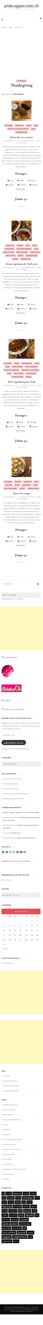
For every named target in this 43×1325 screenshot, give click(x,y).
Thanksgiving (21, 132)
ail (3, 1193)
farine (6, 1206)
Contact (6, 1125)
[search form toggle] (41, 18)
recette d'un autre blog (18, 129)
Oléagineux (9, 249)
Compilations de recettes (12, 1120)
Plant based (17, 366)
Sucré (20, 255)
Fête (28, 245)
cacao (33, 1194)
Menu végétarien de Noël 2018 (21, 263)
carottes (18, 1197)
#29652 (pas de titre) (10, 1105)
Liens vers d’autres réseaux (12, 1139)
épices (16, 1241)
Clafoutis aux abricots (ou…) (12, 779)
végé (30, 1237)
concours (19, 125)
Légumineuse (27, 363)
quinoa (15, 1219)
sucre (21, 1232)
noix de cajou (13, 1215)
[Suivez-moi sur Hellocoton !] (13, 709)
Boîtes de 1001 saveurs (21, 137)
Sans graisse (22, 252)
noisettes (4, 1215)
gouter (26, 1206)
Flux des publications (10, 1081)
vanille (30, 1232)
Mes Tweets (6, 880)
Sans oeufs (35, 252)
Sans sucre (10, 255)
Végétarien (25, 259)
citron (37, 1198)
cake (3, 1198)
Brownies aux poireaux (11, 789)
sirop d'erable (8, 1232)
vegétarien (19, 1236)
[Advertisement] (21, 51)
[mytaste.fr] (6, 700)
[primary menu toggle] (3, 19)
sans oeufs (16, 1228)
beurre (17, 1193)
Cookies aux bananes (10, 784)
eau (23, 1202)
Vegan (15, 259)
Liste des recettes (9, 1144)
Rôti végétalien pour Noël (21, 381)
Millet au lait (16, 833)
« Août (5, 949)
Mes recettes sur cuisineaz (12, 1149)
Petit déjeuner (10, 488)
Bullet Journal (8, 1115)
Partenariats (7, 1159)
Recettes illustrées (30, 370)
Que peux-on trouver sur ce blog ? (15, 1169)
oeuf (21, 1215)
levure (27, 1211)
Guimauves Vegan (32, 812)
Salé (33, 129)
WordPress (29, 1311)
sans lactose (25, 1224)
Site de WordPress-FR (11, 1091)
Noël (36, 125)
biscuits (26, 1193)
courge (4, 1202)
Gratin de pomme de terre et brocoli (15, 794)
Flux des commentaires (11, 1086)
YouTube (6, 1179)
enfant (29, 1202)
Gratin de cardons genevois (26, 838)
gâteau (33, 1206)
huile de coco (12, 1211)
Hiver (29, 125)
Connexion (6, 1076)
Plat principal (31, 366)
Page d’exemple (9, 1154)
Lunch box (26, 485)
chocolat (28, 1197)
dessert (18, 1202)
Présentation (8, 1164)
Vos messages (8, 1174)
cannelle (11, 1198)
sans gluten (9, 1223)
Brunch (18, 481)
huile (4, 1211)
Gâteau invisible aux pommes (13, 799)
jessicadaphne (9, 140)
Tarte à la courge (21, 493)
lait (20, 1211)
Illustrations (7, 1130)
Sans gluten (8, 252)
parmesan (5, 1219)
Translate (19, 599)
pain (36, 1215)
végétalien (6, 1241)
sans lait (6, 1228)
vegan (6, 1237)
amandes (8, 1193)
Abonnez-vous (13, 743)
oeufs (29, 1215)
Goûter (9, 485)
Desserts (10, 245)
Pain (7, 366)
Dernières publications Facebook (16, 861)
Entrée (20, 245)
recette (24, 1219)
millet (34, 1211)
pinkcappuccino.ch (21, 5)
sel (24, 1228)
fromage (17, 1207)
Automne (8, 125)
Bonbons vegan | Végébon (12, 812)
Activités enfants (9, 1110)
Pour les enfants (24, 249)
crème (11, 1202)
